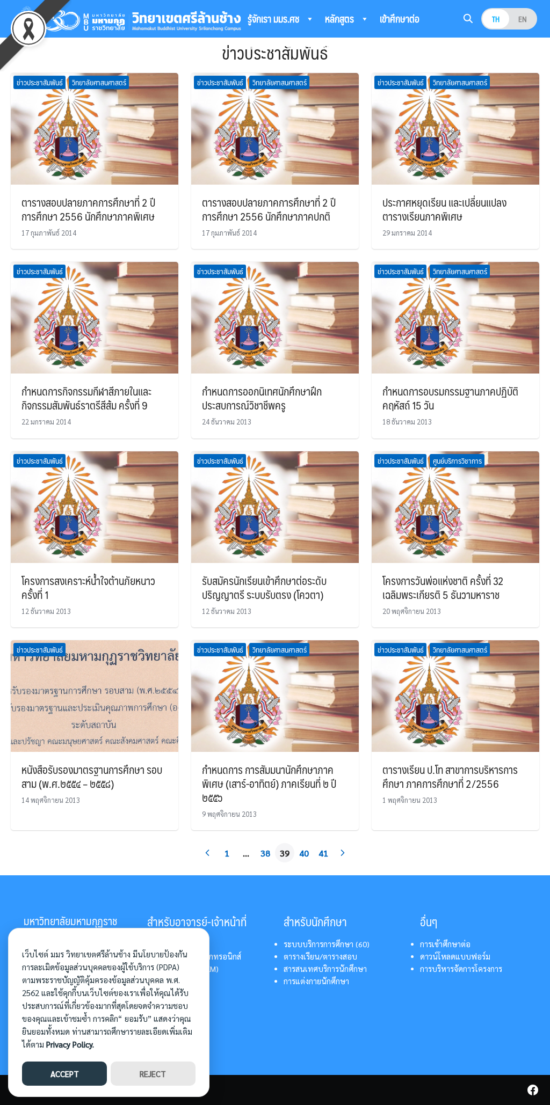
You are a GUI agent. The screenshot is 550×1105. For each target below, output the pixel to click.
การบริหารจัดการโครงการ (461, 969)
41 (323, 853)
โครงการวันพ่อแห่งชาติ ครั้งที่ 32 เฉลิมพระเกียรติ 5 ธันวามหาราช (443, 588)
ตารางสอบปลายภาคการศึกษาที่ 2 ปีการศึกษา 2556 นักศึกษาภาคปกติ (269, 209)
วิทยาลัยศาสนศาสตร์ (99, 82)
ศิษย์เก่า (261, 46)
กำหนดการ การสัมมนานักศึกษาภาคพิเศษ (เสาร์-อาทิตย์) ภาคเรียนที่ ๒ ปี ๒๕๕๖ (269, 783)
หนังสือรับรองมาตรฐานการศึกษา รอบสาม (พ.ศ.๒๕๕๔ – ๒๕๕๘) (91, 776)
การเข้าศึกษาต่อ (445, 944)
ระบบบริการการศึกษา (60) (327, 944)
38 (265, 853)
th (496, 18)
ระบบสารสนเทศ (311, 46)
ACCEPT (64, 1074)
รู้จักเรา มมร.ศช (274, 19)
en (522, 18)
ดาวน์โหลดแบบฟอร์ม (455, 956)
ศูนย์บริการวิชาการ (457, 460)
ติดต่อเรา (377, 46)
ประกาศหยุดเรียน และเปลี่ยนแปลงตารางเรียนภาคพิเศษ (444, 209)
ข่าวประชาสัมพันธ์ (40, 82)
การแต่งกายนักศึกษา (316, 981)
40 (304, 853)
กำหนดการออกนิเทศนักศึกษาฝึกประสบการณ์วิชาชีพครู (262, 398)
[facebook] (532, 1090)
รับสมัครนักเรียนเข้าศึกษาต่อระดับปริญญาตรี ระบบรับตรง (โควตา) (264, 588)
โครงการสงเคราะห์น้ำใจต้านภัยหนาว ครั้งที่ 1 (88, 588)
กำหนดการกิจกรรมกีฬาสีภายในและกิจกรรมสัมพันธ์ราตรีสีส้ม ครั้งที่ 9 (86, 398)
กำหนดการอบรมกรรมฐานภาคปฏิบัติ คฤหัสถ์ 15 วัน (450, 398)
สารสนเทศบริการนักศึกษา (325, 969)
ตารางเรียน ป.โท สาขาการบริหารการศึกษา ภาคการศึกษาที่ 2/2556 (450, 776)
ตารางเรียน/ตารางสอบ (320, 956)
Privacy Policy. (70, 1044)
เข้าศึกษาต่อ (399, 19)
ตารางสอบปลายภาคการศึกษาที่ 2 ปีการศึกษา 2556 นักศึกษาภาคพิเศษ (88, 209)
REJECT (153, 1074)
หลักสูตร (340, 19)
